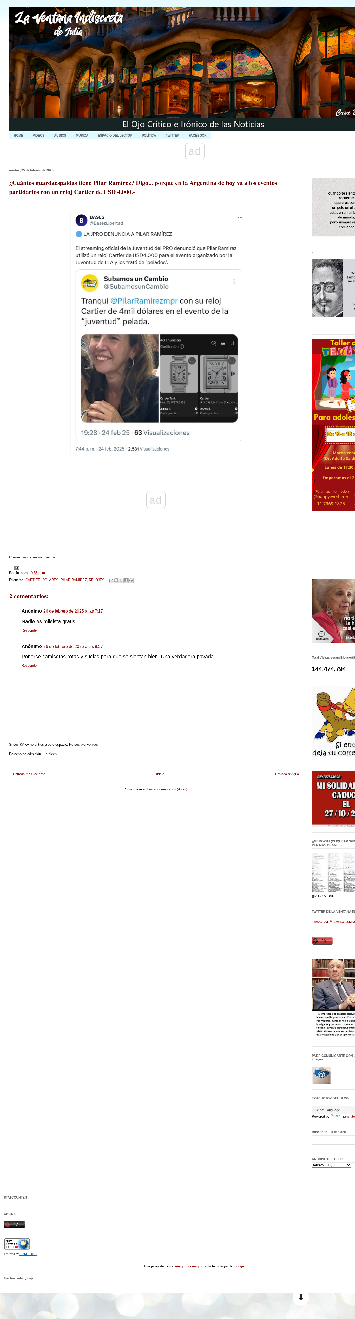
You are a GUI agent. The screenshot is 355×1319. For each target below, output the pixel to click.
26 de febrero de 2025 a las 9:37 (73, 646)
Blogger (239, 1266)
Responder (30, 630)
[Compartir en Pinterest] (131, 580)
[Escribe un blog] (116, 580)
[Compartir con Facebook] (126, 580)
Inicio (160, 774)
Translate (348, 1116)
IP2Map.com (28, 1254)
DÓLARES (50, 580)
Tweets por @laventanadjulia (333, 921)
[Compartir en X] (121, 580)
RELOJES (96, 580)
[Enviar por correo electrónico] (111, 580)
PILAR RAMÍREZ (74, 580)
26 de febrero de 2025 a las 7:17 (73, 611)
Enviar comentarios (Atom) (167, 789)
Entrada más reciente (29, 774)
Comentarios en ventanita (32, 557)
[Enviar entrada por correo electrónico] (15, 568)
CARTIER (32, 580)
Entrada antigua (287, 774)
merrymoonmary (187, 1266)
